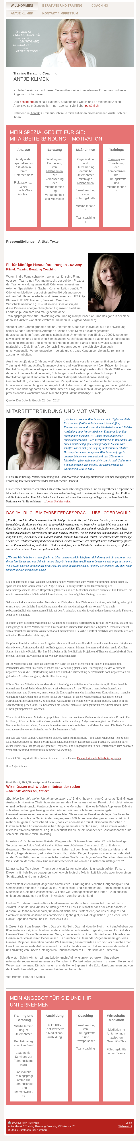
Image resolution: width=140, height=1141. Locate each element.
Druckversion (19, 1122)
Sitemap (34, 1122)
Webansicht (125, 1126)
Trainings (114, 159)
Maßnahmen (54, 171)
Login (129, 1122)
